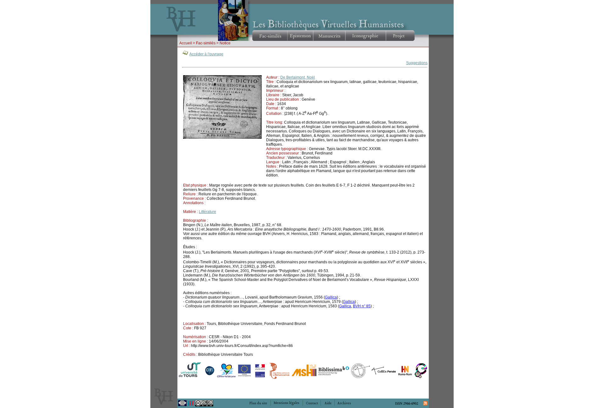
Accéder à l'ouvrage (206, 54)
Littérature (207, 212)
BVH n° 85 (362, 306)
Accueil (185, 43)
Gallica (331, 297)
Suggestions (417, 63)
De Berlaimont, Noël (297, 77)
